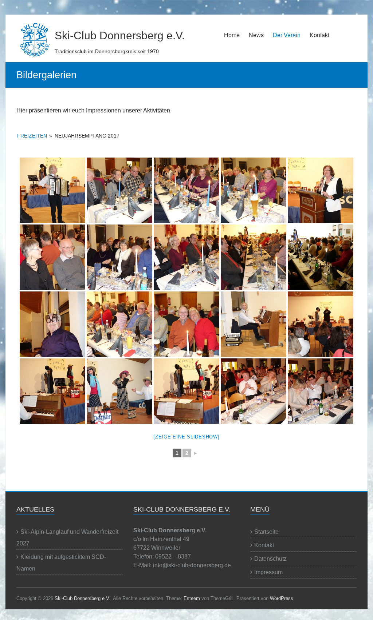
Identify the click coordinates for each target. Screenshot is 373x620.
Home (232, 35)
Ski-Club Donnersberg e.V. (120, 35)
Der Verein (287, 35)
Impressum (268, 572)
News (256, 35)
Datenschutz (270, 559)
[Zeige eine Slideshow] (186, 437)
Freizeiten (32, 136)
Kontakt (319, 35)
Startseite (266, 532)
